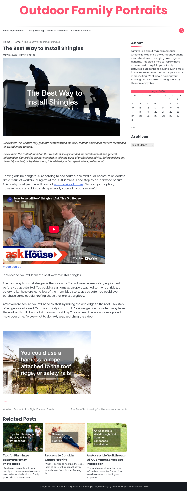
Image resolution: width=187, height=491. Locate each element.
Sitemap (87, 486)
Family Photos (27, 55)
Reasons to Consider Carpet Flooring (60, 458)
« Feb (134, 127)
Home (5, 401)
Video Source (12, 267)
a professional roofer (68, 184)
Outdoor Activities (81, 30)
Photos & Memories (57, 30)
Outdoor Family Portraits (93, 10)
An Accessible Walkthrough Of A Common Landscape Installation (106, 460)
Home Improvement (13, 30)
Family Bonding (35, 30)
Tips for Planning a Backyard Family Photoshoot (16, 460)
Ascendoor (117, 486)
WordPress (144, 486)
